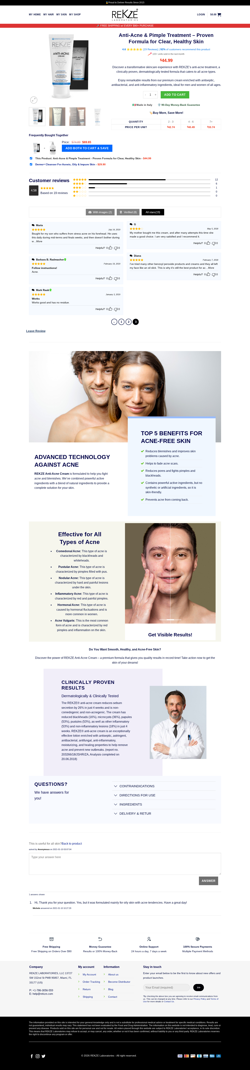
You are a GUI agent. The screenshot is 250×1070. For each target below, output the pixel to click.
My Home (35, 14)
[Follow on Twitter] (43, 1056)
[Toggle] (115, 786)
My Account (89, 974)
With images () (102, 212)
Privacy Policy (199, 999)
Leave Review (35, 331)
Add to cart (175, 94)
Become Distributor (119, 981)
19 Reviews (150, 49)
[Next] (99, 66)
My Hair (48, 14)
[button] (201, 14)
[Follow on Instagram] (38, 1056)
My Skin (61, 14)
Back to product (72, 843)
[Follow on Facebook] (32, 1056)
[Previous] (35, 66)
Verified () (130, 212)
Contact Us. (169, 1001)
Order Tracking (91, 981)
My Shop (75, 14)
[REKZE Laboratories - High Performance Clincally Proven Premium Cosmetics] (125, 14)
